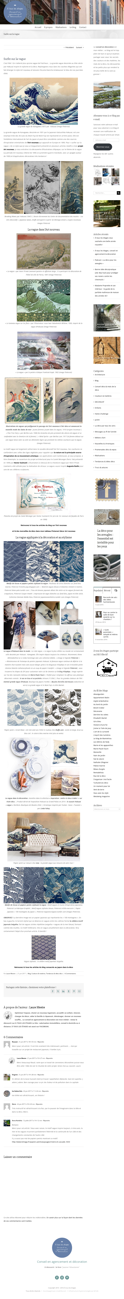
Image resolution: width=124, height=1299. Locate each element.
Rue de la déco (99, 776)
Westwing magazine (101, 796)
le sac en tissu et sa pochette (31, 678)
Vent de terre (98, 789)
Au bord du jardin (100, 704)
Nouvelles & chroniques (104, 443)
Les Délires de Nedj (101, 742)
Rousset (15, 1042)
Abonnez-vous (102, 147)
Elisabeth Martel (100, 718)
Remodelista (98, 772)
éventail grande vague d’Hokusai (16, 682)
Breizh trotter (98, 708)
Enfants (98, 408)
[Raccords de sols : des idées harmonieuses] (98, 598)
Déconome (97, 711)
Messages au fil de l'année (105, 432)
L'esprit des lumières (101, 735)
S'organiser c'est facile (102, 779)
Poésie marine (99, 766)
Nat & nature (98, 759)
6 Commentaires (70, 974)
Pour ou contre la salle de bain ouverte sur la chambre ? (110, 615)
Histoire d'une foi (100, 725)
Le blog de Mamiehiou (102, 738)
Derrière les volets (100, 714)
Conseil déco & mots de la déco (105, 388)
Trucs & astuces (101, 467)
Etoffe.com (60, 730)
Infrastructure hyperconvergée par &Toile (83, 1291)
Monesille (97, 752)
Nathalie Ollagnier (100, 762)
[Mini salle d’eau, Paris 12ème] (115, 172)
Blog (29, 974)
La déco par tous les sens (105, 426)
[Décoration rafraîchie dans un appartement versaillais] (106, 172)
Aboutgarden (98, 694)
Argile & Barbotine (100, 701)
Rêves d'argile (99, 769)
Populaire (98, 590)
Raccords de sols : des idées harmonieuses (110, 599)
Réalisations (100, 455)
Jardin (97, 420)
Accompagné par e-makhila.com (54, 1291)
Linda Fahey (45, 808)
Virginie (15, 1075)
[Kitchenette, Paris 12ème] (97, 181)
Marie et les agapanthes (103, 745)
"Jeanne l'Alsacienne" (71, 1267)
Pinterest (74, 658)
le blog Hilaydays (63, 671)
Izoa (37, 863)
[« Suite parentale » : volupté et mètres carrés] (98, 630)
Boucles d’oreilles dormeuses (62, 682)
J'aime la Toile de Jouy (102, 728)
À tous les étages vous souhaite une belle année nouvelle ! (105, 241)
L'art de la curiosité (101, 731)
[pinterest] (67, 1278)
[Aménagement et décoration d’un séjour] (106, 181)
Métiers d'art (100, 437)
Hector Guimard (20, 463)
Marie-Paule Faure (38, 675)
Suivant (79, 47)
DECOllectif (99, 402)
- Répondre (40, 1042)
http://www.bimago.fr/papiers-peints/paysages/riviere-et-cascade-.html (41, 1142)
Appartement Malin (101, 697)
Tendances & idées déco (54, 974)
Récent (107, 590)
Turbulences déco (100, 783)
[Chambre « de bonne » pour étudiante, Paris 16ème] (97, 172)
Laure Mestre (10, 974)
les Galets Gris (17, 1091)
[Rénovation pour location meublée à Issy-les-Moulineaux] (115, 181)
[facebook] (57, 1278)
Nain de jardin (99, 755)
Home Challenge (101, 414)
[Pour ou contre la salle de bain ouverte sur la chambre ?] (98, 613)
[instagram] (62, 1278)
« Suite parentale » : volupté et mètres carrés (110, 633)
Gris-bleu (97, 721)
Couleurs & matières (38, 974)
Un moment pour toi (101, 786)
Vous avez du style (100, 793)
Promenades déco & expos (105, 449)
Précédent (70, 47)
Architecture (100, 374)
